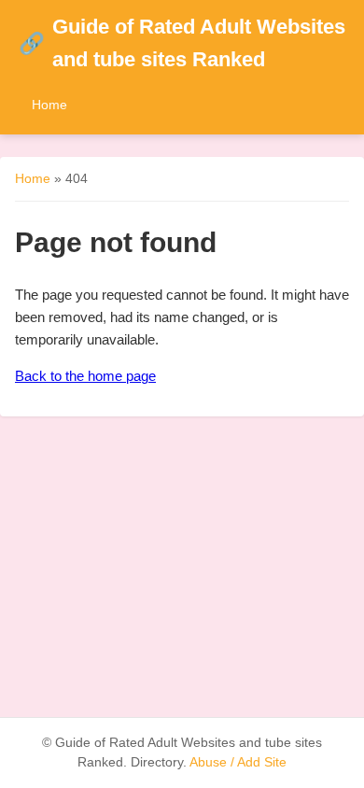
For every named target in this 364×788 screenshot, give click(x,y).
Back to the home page (85, 376)
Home (49, 104)
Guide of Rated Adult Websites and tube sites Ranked (182, 43)
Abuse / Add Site (238, 762)
